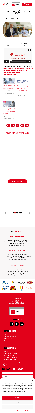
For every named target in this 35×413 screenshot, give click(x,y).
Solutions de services (9, 359)
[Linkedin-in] (22, 324)
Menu (28, 4)
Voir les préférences (17, 407)
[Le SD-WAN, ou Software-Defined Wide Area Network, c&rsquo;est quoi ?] (9, 104)
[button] (32, 380)
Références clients (8, 338)
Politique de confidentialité (22, 410)
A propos (6, 334)
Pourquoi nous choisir (9, 336)
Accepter (17, 397)
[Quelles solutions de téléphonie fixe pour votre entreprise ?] (9, 81)
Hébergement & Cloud (10, 357)
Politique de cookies (11, 410)
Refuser (17, 402)
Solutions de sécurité (9, 361)
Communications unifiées (10, 353)
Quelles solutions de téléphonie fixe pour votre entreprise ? (9, 86)
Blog (4, 340)
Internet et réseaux (8, 355)
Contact (5, 342)
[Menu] (25, 4)
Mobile (5, 351)
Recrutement (7, 344)
